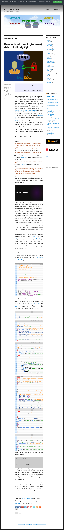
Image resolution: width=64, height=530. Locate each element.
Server (48, 71)
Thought (48, 74)
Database (8, 86)
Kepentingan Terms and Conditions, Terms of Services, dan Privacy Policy (53, 110)
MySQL (17, 238)
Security (48, 70)
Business (49, 41)
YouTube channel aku (26, 498)
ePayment (49, 52)
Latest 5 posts (56, 9)
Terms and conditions (51, 73)
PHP (5, 88)
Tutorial (7, 88)
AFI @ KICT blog (11, 9)
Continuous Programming (52, 105)
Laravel (48, 56)
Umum (48, 78)
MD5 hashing (24, 157)
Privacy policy (50, 66)
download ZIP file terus (21, 305)
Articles (48, 9)
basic (7, 90)
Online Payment (50, 62)
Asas (5, 86)
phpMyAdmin (39, 238)
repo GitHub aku (35, 303)
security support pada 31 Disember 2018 (26, 110)
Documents (49, 46)
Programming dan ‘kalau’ (52, 99)
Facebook (17, 503)
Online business (50, 61)
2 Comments (6, 98)
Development (50, 45)
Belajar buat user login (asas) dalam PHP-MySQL (23, 46)
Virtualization (49, 79)
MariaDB (35, 236)
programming (50, 67)
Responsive (49, 69)
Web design (49, 82)
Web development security (52, 102)
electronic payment (51, 49)
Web (48, 81)
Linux (48, 57)
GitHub (17, 306)
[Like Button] (16, 513)
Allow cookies (57, 1)
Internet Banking (50, 54)
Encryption (49, 50)
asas (5, 90)
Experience (49, 53)
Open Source (49, 64)
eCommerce (49, 48)
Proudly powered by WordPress (39, 524)
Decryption (49, 44)
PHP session (24, 164)
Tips (48, 75)
